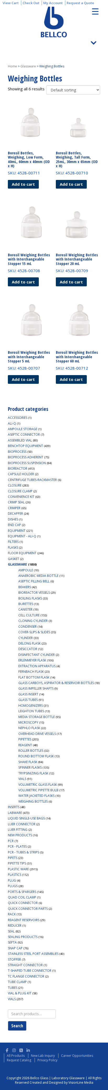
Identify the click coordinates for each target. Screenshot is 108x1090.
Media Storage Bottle (36, 717)
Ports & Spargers (22, 892)
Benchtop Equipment (25, 446)
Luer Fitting (18, 829)
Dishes (13, 519)
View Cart (11, 3)
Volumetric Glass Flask (37, 784)
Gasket (13, 559)
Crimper (14, 508)
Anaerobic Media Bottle (38, 575)
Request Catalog (19, 1060)
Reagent (25, 745)
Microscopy (28, 722)
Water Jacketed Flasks (36, 795)
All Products (16, 1055)
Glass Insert (28, 694)
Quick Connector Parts (28, 908)
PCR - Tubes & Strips (23, 852)
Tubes (12, 987)
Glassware (28, 66)
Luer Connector (21, 824)
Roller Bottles (30, 750)
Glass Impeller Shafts (35, 688)
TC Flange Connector (26, 976)
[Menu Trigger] (95, 11)
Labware (15, 813)
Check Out (31, 3)
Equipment (16, 530)
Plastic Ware (18, 869)
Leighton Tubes (31, 711)
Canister (25, 609)
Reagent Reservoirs (23, 920)
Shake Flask (27, 762)
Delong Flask (29, 643)
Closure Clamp (20, 491)
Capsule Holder (21, 474)
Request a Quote (80, 3)
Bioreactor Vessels (34, 592)
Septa (12, 942)
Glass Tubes (28, 700)
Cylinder (25, 638)
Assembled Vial (20, 440)
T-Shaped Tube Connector (29, 970)
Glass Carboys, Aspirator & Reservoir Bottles (56, 683)
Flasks (13, 547)
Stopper (14, 959)
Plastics (14, 874)
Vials (22, 779)
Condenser (27, 626)
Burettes (25, 604)
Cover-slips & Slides (34, 632)
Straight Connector (25, 965)
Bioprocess (17, 451)
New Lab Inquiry (43, 1055)
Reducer (14, 925)
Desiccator (27, 649)
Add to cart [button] (23, 184)
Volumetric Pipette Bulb (38, 790)
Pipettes (24, 739)
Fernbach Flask (31, 671)
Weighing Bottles (33, 801)
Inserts (13, 807)
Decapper (15, 513)
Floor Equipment (22, 553)
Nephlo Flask (29, 728)
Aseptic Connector (24, 434)
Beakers (24, 587)
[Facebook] (7, 1050)
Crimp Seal (16, 502)
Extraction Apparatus (37, 666)
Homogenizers (30, 705)
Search (17, 1026)
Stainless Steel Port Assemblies (33, 953)
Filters (13, 541)
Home (12, 66)
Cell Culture (29, 615)
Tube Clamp (17, 982)
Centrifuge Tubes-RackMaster (32, 480)
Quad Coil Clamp (22, 897)
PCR (11, 841)
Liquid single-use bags (26, 818)
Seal (11, 931)
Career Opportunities (77, 1055)
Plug (12, 880)
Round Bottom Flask (36, 756)
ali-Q (12, 423)
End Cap (14, 525)
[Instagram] (14, 1050)
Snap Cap (15, 948)
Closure (14, 485)
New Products (20, 835)
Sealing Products (22, 937)
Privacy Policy (47, 1060)
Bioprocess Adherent (25, 457)
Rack (12, 914)
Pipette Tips (17, 863)
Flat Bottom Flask (33, 677)
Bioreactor (17, 468)
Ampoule (25, 570)
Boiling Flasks (30, 598)
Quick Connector (23, 903)
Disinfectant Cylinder (36, 654)
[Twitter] (21, 1050)
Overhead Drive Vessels (37, 733)
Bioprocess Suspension (27, 463)
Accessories (17, 417)
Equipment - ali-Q (22, 536)
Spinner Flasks (30, 767)
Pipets (12, 858)
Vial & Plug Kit (19, 993)
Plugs (13, 886)
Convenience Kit (21, 496)
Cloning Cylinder (33, 620)
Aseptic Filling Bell (34, 581)
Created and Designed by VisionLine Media (61, 1082)
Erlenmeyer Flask (32, 660)
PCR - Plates (17, 846)
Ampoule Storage (22, 429)
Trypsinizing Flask (33, 773)
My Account (53, 3)
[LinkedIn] (28, 1050)
